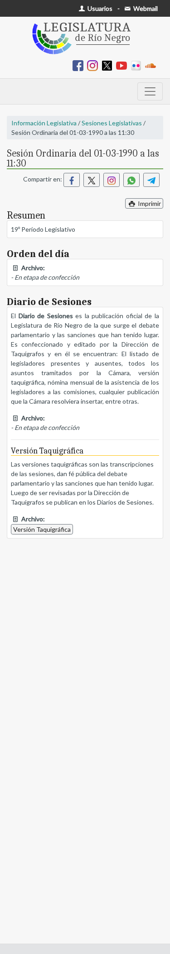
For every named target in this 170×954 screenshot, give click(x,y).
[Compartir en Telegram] (151, 180)
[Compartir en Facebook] (71, 180)
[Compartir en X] (91, 180)
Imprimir (148, 203)
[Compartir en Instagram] (111, 180)
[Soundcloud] (152, 65)
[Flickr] (138, 65)
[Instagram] (94, 65)
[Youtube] (123, 65)
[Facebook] (80, 65)
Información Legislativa (44, 123)
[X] (109, 65)
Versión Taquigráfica (42, 529)
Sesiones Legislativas (112, 123)
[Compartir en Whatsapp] (131, 180)
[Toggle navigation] (150, 91)
